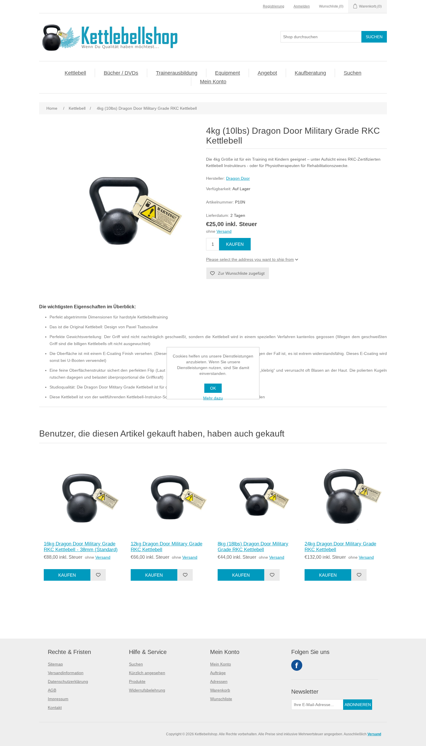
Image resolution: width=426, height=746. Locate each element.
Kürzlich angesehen (147, 672)
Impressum (58, 698)
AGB (52, 690)
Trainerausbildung (176, 73)
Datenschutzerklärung (68, 681)
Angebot (267, 73)
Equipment (227, 73)
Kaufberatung (310, 73)
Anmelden (302, 6)
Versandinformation (65, 672)
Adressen (218, 681)
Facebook (296, 665)
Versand (224, 231)
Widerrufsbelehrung (147, 690)
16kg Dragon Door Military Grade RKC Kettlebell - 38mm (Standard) (81, 546)
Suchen (352, 73)
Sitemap (55, 664)
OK (213, 388)
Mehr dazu (213, 398)
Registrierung (273, 6)
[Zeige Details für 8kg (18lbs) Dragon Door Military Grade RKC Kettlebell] (256, 493)
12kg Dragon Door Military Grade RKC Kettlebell (166, 546)
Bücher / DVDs (121, 73)
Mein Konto (213, 82)
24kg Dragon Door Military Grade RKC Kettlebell (340, 546)
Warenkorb (220, 690)
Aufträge (218, 672)
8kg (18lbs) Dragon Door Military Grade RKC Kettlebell (253, 546)
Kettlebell (75, 73)
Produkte (137, 681)
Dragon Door (238, 178)
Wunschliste (221, 698)
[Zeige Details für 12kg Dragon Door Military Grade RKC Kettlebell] (169, 493)
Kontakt (55, 707)
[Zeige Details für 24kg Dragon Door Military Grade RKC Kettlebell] (343, 493)
